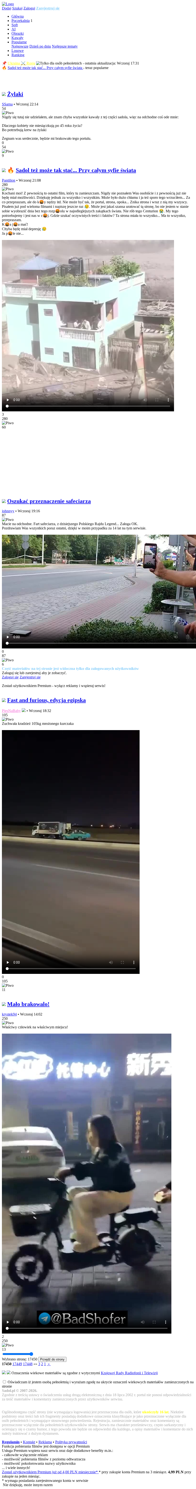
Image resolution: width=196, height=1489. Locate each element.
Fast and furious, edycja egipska (46, 700)
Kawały (17, 38)
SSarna (7, 104)
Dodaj (6, 8)
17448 (28, 1364)
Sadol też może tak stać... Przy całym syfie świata (45, 68)
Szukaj (17, 8)
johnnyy (8, 511)
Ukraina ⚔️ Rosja (21, 63)
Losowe (17, 51)
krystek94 (9, 1014)
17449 (17, 1364)
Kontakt (29, 1442)
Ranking (17, 55)
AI (13, 29)
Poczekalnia (20, 21)
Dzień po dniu (40, 46)
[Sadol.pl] (8, 4)
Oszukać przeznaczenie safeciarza (49, 501)
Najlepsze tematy (65, 46)
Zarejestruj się (48, 8)
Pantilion (8, 180)
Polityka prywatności (71, 1442)
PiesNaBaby (11, 711)
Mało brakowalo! (28, 1004)
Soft (14, 25)
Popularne (19, 42)
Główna (17, 16)
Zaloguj (29, 8)
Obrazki (17, 33)
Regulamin (11, 1442)
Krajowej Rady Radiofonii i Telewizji (129, 1373)
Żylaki (15, 94)
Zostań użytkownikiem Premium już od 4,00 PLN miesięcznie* (50, 1472)
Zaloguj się (10, 677)
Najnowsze (19, 46)
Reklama (45, 1442)
